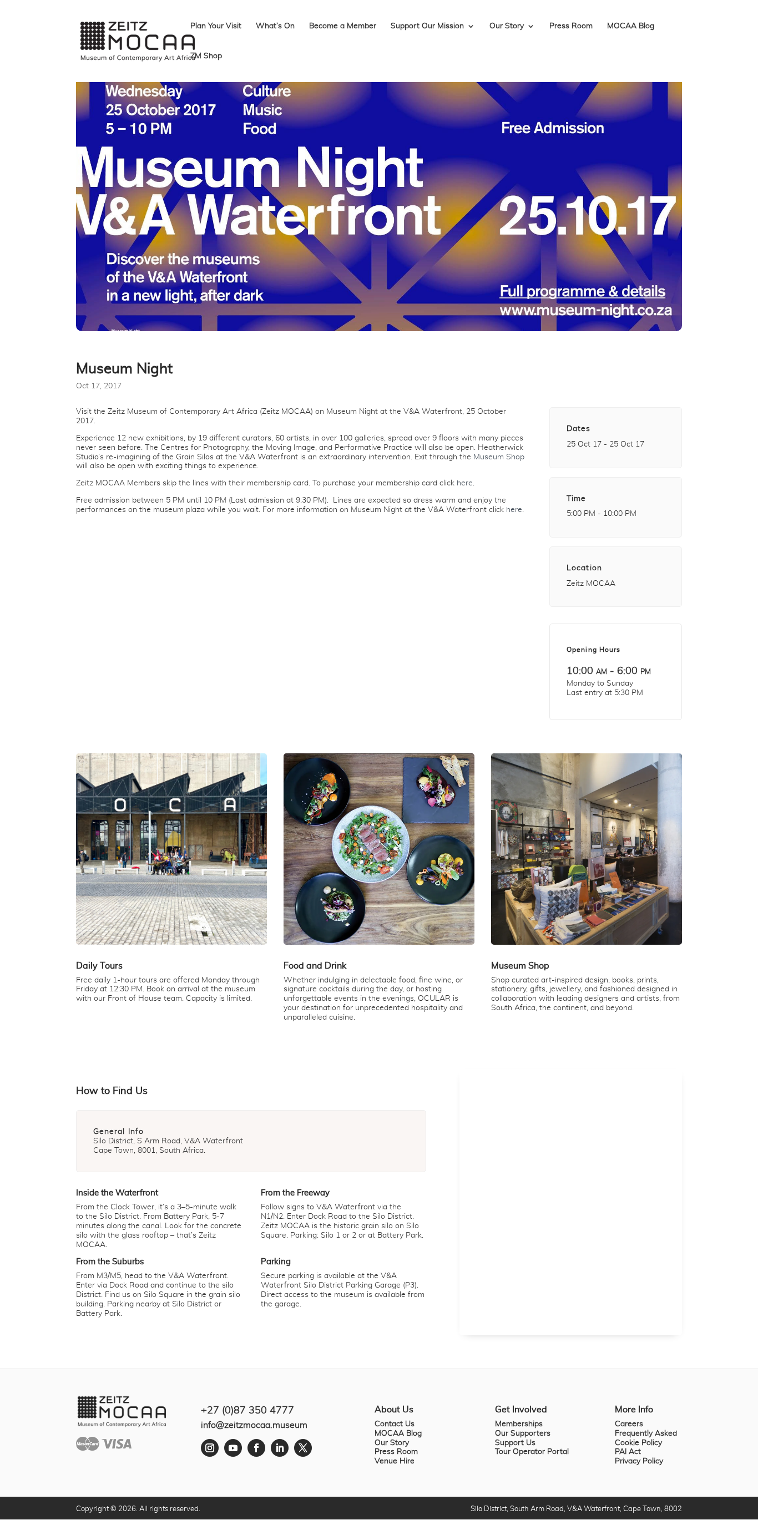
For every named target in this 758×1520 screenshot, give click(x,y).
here (465, 483)
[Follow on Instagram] (210, 1448)
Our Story (506, 26)
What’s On (275, 26)
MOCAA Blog (630, 26)
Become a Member (342, 26)
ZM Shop (206, 56)
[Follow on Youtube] (233, 1448)
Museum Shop (498, 457)
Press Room (571, 26)
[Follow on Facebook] (256, 1448)
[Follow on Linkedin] (280, 1448)
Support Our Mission (427, 26)
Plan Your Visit (215, 26)
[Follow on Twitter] (303, 1448)
